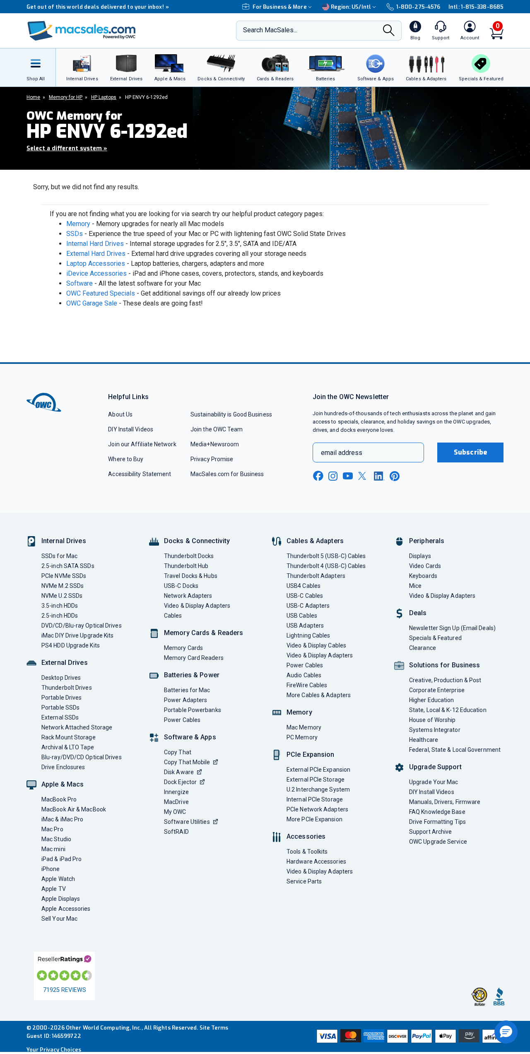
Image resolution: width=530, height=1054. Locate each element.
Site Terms (214, 1027)
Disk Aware (179, 772)
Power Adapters (185, 700)
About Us (120, 414)
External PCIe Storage (315, 779)
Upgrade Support (435, 767)
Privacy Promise (211, 459)
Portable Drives (61, 697)
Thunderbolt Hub (186, 566)
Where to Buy (125, 459)
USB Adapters (305, 625)
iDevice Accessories (96, 273)
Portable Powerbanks (192, 710)
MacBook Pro (59, 799)
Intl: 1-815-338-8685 (476, 6)
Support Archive (430, 831)
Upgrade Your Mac (433, 782)
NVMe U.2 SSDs (61, 595)
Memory (78, 224)
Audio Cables (304, 675)
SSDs (74, 234)
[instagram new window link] (332, 476)
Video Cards (425, 566)
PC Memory (302, 737)
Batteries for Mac (187, 690)
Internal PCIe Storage (315, 799)
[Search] (389, 31)
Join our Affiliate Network (142, 444)
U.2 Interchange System (318, 789)
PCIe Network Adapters (317, 809)
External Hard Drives (95, 253)
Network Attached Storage (76, 727)
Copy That (177, 752)
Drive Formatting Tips (437, 821)
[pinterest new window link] (395, 476)
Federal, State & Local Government (455, 749)
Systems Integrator (434, 730)
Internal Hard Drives (95, 244)
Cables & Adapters (315, 541)
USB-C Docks (181, 585)
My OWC (175, 812)
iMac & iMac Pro (62, 819)
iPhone (50, 869)
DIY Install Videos (130, 429)
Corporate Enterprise (437, 690)
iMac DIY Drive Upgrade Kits (77, 635)
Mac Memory (304, 727)
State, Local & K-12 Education (448, 710)
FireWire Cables (307, 685)
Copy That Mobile (187, 762)
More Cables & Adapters (319, 695)
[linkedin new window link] (379, 476)
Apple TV (53, 889)
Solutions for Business (444, 665)
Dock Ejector (180, 782)
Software (79, 283)
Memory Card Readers (194, 658)
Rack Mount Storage (68, 737)
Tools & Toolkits (307, 851)
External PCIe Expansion (318, 769)
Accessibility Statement (139, 474)
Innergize (176, 792)
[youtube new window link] (347, 475)
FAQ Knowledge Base (437, 812)
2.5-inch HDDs (59, 615)
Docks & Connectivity (197, 541)
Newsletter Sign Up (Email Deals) (452, 628)
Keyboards (423, 576)
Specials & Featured (435, 638)
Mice (415, 585)
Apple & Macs (62, 784)
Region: (351, 6)
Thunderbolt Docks (189, 556)
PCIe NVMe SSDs (63, 576)
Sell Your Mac (59, 918)
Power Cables (182, 720)
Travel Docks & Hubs (190, 576)
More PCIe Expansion (314, 819)
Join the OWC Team (216, 429)
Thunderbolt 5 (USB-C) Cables (326, 556)
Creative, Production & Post (445, 680)
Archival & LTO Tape (67, 747)
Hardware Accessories (316, 861)
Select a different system (66, 148)
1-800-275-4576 (418, 6)
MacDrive (176, 802)
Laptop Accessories (95, 263)
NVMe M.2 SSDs (62, 585)
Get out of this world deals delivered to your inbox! (97, 6)
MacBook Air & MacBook (73, 809)
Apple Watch (58, 879)
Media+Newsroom (214, 444)
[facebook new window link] (318, 476)
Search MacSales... (270, 30)
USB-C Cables (305, 595)
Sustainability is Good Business (231, 414)
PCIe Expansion (311, 754)
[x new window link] (363, 476)
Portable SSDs (60, 707)
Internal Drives (63, 541)
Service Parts (304, 881)
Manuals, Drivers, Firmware (444, 802)
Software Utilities (187, 821)
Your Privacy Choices (53, 1049)
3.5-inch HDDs (59, 605)
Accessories (306, 836)
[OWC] (81, 31)
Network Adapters (188, 595)
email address (341, 453)
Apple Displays (60, 898)
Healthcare (423, 739)
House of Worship (432, 720)
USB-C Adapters (308, 605)
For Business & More (280, 6)
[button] (506, 1032)
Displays (420, 556)
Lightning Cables (308, 635)
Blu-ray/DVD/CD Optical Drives (81, 757)
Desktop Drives (61, 677)
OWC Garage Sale (91, 303)
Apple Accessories (66, 908)
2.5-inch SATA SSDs (67, 566)
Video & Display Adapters (197, 605)
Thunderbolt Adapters (316, 576)
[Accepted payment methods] (409, 1036)
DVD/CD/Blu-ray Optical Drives (81, 625)
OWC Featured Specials (100, 293)
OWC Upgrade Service (438, 841)
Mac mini (53, 849)
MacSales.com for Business (227, 474)
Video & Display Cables (316, 645)
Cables (173, 615)
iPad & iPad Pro (61, 859)
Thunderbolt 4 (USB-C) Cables (326, 566)
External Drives (64, 663)
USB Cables (302, 615)
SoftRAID (176, 831)
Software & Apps (190, 737)
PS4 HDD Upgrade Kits (70, 645)
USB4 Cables (303, 585)
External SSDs (60, 717)
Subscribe (470, 452)
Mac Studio (56, 839)
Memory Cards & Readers (203, 633)
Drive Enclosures (63, 767)
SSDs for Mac (59, 556)
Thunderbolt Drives (66, 687)
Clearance (422, 648)
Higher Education (431, 700)
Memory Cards (183, 648)
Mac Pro (52, 829)
